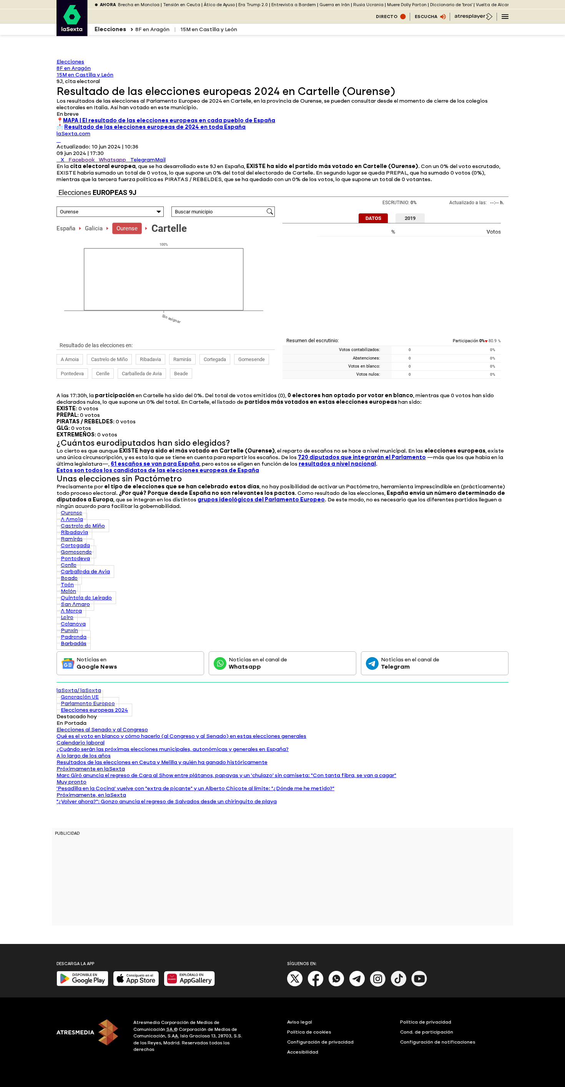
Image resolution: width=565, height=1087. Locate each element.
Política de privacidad (425, 1022)
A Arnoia (70, 359)
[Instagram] (378, 985)
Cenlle (103, 373)
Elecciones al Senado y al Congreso (102, 729)
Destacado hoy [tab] (76, 716)
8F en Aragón (152, 29)
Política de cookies (309, 1032)
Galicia (94, 228)
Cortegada (215, 359)
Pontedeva (72, 373)
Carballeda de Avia (142, 373)
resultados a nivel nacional (337, 464)
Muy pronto (71, 782)
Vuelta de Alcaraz (495, 4)
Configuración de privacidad (320, 1042)
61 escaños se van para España (155, 464)
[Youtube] (419, 985)
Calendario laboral (80, 742)
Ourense (127, 228)
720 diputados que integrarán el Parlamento (362, 457)
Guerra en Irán (334, 4)
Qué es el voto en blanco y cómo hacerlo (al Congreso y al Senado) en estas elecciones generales (181, 736)
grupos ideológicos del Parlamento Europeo (261, 499)
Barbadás (73, 643)
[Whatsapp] (336, 985)
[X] (58, 140)
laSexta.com (73, 133)
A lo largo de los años (83, 755)
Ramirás (182, 359)
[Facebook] (315, 985)
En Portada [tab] (71, 723)
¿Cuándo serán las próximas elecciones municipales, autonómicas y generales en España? (172, 749)
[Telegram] (357, 985)
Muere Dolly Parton (407, 4)
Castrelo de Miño (109, 359)
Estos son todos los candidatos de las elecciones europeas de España (157, 470)
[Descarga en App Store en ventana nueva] (136, 984)
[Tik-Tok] (399, 985)
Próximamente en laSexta (90, 769)
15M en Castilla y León (208, 29)
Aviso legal (299, 1022)
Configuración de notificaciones (437, 1042)
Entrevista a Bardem (293, 4)
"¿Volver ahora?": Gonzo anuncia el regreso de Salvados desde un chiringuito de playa (166, 801)
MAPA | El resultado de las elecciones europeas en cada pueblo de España (169, 120)
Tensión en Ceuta (181, 4)
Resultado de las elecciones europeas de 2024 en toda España (155, 127)
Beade (181, 373)
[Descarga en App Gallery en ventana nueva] (189, 984)
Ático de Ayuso (219, 4)
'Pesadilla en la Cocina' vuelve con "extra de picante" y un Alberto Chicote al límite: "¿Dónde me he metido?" (195, 788)
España (65, 228)
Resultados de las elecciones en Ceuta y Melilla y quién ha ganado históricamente (162, 762)
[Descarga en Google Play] (82, 984)
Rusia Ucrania (368, 4)
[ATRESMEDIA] (90, 1037)
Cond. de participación (426, 1032)
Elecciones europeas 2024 (94, 710)
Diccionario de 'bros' (451, 4)
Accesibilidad (302, 1052)
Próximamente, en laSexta (91, 795)
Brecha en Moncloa (139, 4)
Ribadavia (150, 359)
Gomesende (251, 359)
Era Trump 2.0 (253, 4)
